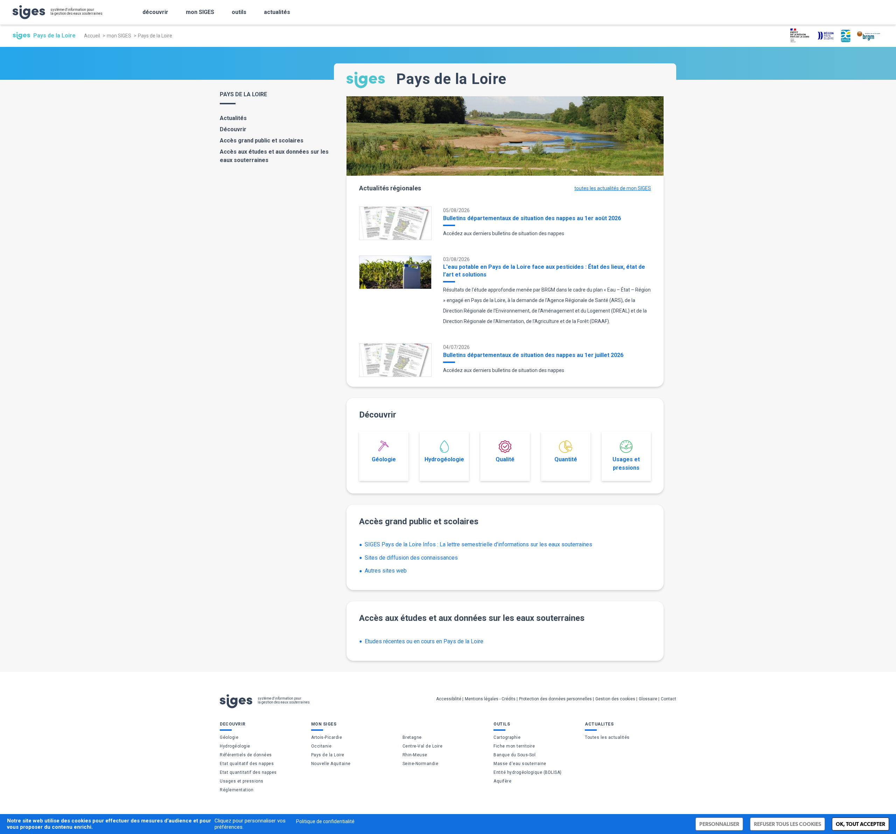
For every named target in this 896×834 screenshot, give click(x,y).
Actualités (233, 118)
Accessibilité (448, 698)
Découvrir (233, 129)
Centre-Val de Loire (422, 746)
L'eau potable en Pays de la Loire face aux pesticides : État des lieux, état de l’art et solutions (544, 271)
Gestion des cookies (615, 698)
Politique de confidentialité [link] (325, 821)
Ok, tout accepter (860, 824)
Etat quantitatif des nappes (248, 772)
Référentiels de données (246, 754)
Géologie (384, 459)
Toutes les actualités (607, 737)
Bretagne (412, 737)
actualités (277, 12)
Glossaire (648, 698)
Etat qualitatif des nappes (247, 763)
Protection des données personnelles (555, 698)
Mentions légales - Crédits (490, 698)
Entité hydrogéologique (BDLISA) (527, 772)
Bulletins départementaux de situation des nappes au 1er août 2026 (532, 218)
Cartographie (506, 737)
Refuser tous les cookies (787, 824)
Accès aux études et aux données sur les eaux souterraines (274, 155)
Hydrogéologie (444, 459)
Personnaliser (719, 824)
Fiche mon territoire (514, 746)
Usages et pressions (626, 463)
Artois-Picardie (326, 737)
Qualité (505, 459)
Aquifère (502, 781)
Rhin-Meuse (414, 754)
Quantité (565, 459)
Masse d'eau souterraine (519, 763)
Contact (668, 698)
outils (239, 12)
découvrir (155, 12)
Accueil (92, 35)
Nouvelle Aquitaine (331, 763)
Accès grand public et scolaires (261, 140)
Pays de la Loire (327, 754)
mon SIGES (200, 12)
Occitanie (321, 746)
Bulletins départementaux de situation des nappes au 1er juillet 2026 (533, 355)
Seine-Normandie (420, 763)
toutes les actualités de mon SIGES (612, 188)
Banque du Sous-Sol (514, 754)
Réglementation (236, 789)
